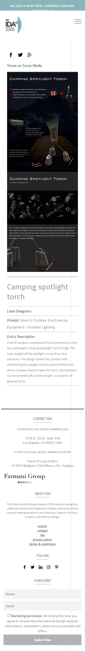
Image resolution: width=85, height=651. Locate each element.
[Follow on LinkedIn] (42, 567)
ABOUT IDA (42, 493)
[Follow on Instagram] (50, 567)
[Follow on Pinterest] (58, 567)
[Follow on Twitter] (34, 567)
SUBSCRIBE (42, 580)
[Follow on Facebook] (26, 567)
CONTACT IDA (42, 418)
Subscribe (42, 640)
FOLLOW (43, 555)
